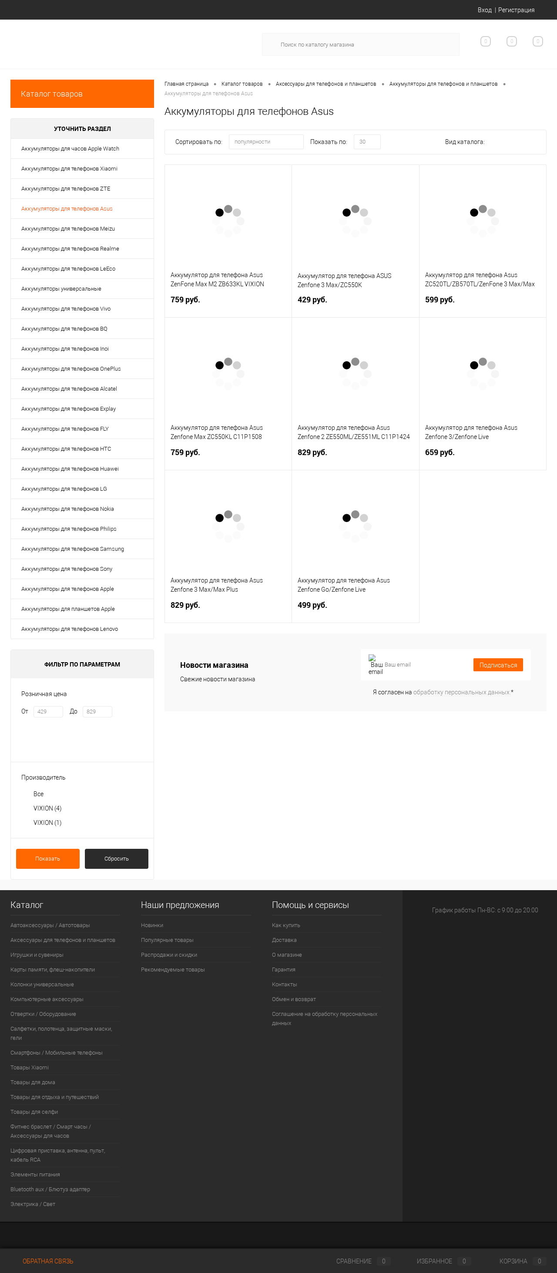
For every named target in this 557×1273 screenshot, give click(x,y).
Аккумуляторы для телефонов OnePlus (71, 368)
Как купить (286, 925)
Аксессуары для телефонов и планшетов (62, 940)
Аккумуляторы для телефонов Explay (68, 408)
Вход (485, 10)
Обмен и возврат (294, 999)
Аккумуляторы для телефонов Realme (70, 248)
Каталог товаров (52, 93)
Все (39, 794)
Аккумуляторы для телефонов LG (64, 489)
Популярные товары (167, 940)
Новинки (152, 925)
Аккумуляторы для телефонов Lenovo (69, 629)
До (73, 711)
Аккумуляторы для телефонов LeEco (68, 268)
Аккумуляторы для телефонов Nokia (67, 509)
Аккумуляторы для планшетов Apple (68, 609)
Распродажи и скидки (169, 954)
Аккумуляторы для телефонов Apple (67, 589)
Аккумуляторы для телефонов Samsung (72, 549)
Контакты (284, 984)
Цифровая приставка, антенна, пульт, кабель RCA (57, 1155)
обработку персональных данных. (462, 692)
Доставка (284, 940)
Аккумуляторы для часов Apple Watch (70, 148)
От (24, 711)
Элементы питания (35, 1174)
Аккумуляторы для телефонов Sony (66, 569)
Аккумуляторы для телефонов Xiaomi (69, 168)
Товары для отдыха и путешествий (54, 1097)
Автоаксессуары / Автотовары (50, 925)
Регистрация (516, 10)
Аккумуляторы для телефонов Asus (67, 208)
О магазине (287, 954)
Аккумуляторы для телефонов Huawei (70, 469)
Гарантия (283, 969)
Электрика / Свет (32, 1204)
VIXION (48, 808)
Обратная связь (47, 1261)
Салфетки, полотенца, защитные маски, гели (61, 1033)
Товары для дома (32, 1082)
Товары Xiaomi (29, 1067)
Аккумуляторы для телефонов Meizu (68, 228)
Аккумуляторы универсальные (61, 288)
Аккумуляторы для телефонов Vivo (66, 308)
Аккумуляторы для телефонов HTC (66, 449)
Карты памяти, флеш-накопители (52, 969)
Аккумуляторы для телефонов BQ (64, 328)
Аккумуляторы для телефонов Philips (69, 529)
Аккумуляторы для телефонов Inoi (65, 348)
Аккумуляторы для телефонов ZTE (65, 188)
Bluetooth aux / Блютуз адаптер (50, 1189)
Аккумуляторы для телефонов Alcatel (69, 388)
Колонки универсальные (42, 984)
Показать (47, 858)
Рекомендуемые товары (173, 969)
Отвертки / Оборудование (43, 1014)
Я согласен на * (443, 692)
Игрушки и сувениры (37, 954)
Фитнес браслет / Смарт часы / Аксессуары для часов (50, 1131)
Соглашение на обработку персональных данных (324, 1018)
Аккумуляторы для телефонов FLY (65, 428)
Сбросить (116, 858)
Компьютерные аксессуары (47, 999)
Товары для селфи (34, 1112)
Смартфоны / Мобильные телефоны (56, 1052)
